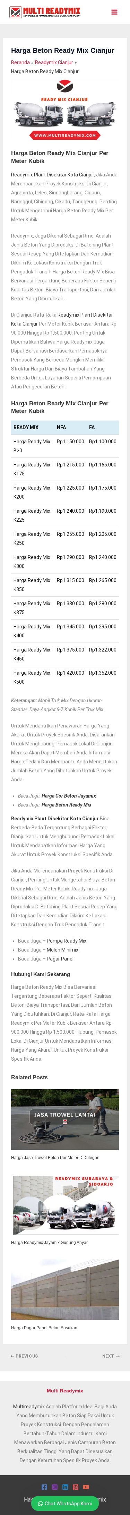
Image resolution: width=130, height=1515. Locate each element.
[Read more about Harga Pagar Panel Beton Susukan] (65, 1289)
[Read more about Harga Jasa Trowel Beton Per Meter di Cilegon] (65, 1119)
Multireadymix (29, 1406)
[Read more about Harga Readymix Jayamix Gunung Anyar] (65, 1204)
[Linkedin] (65, 1487)
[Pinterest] (75, 1487)
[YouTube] (86, 1487)
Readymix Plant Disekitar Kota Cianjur (52, 174)
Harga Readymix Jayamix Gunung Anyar (49, 1242)
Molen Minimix (62, 950)
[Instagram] (55, 1487)
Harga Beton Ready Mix (67, 805)
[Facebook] (44, 1487)
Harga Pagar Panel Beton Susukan (44, 1327)
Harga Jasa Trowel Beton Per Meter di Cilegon (55, 1157)
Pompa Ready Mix (66, 941)
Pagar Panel (60, 959)
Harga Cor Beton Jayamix (69, 796)
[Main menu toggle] (114, 12)
